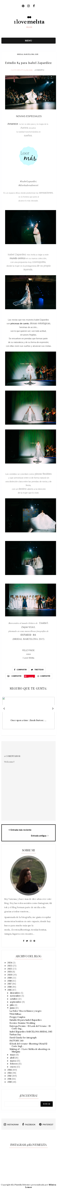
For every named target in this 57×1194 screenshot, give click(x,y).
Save (31, 677)
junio (12, 1008)
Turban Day (15, 1034)
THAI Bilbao (15, 1014)
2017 (9, 983)
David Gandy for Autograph (23, 1037)
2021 (9, 971)
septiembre (16, 1002)
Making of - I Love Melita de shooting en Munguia (30, 1050)
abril (12, 1057)
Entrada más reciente (21, 830)
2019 (9, 977)
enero (13, 1066)
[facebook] (33, 6)
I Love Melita (17, 70)
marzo (13, 1060)
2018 (9, 980)
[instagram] (28, 6)
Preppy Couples (17, 1017)
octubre (14, 999)
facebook (30, 1124)
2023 (10, 965)
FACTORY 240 (16, 1040)
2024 (10, 962)
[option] (28, 714)
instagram (13, 1124)
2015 (9, 989)
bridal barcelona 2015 (27, 54)
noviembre (15, 995)
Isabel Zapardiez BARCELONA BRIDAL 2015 (31, 1031)
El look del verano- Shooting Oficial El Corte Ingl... (28, 1045)
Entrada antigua (39, 836)
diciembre (15, 993)
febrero (14, 1063)
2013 (9, 1073)
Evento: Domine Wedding (22, 1023)
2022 (10, 968)
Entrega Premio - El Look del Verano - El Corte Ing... (30, 1027)
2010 (9, 1082)
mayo (13, 1054)
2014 (9, 1069)
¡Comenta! (39, 70)
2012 (9, 1075)
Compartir (21, 670)
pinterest (48, 1124)
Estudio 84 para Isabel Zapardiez (26, 1020)
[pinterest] (23, 6)
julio (12, 1005)
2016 (9, 986)
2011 (9, 1079)
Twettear (39, 670)
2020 (10, 974)
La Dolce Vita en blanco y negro (25, 1011)
